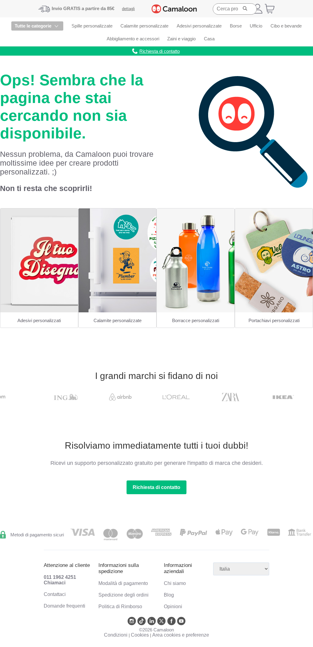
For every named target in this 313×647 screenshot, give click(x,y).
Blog (169, 594)
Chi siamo (175, 583)
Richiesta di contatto (156, 487)
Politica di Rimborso (120, 606)
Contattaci (55, 594)
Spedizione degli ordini (123, 594)
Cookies (140, 635)
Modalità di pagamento (123, 583)
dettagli (128, 8)
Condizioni (115, 635)
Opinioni (173, 606)
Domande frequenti (64, 605)
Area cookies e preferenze (180, 635)
